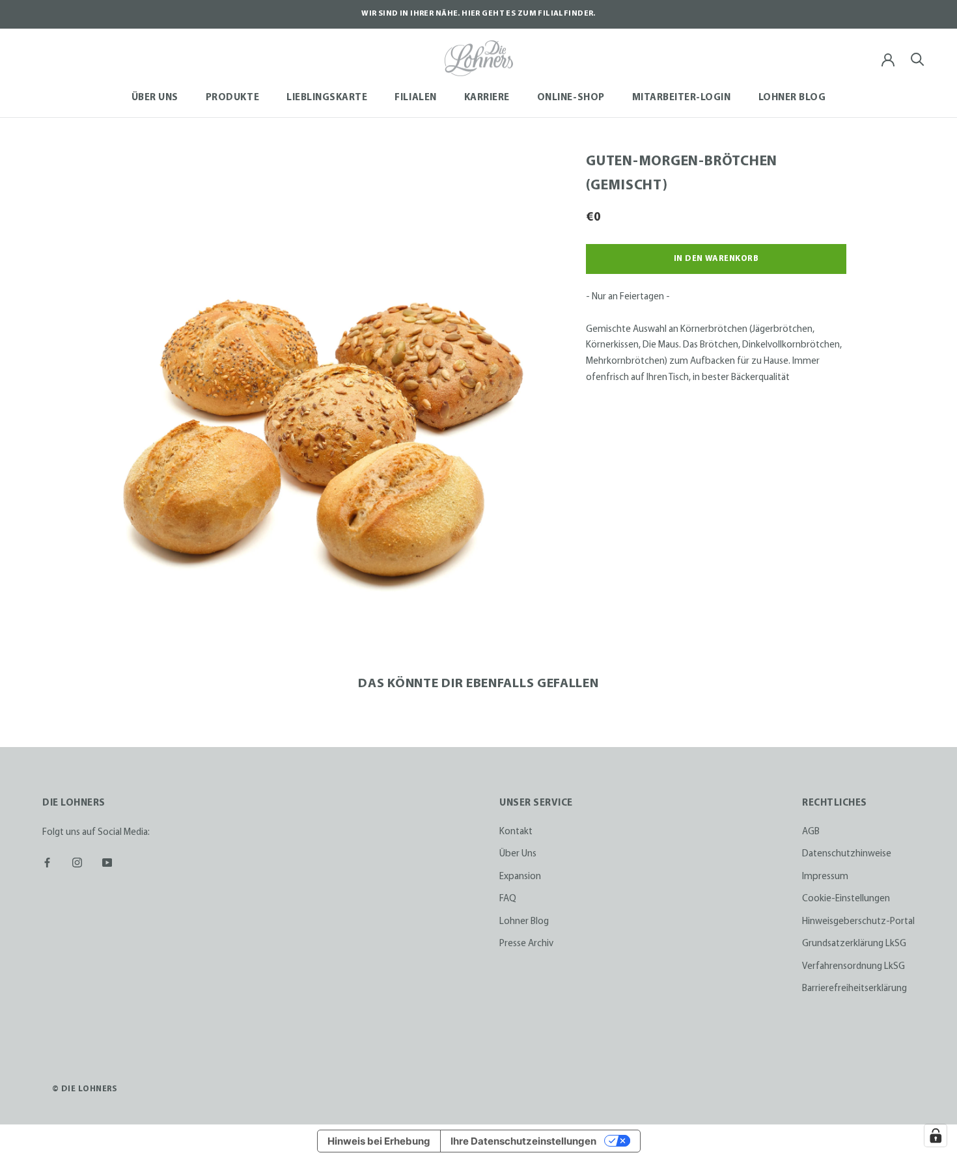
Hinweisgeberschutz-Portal (858, 922)
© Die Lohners (85, 1089)
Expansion (520, 877)
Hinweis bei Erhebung (378, 1141)
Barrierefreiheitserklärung (854, 989)
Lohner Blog (792, 98)
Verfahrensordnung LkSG (853, 967)
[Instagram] (77, 862)
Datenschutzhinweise (846, 854)
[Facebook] (47, 862)
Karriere (487, 98)
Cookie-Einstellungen (846, 899)
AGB (811, 832)
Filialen (415, 98)
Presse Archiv (526, 944)
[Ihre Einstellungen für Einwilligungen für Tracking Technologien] (935, 1135)
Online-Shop (571, 98)
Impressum (825, 877)
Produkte (232, 98)
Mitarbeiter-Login (681, 98)
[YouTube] (107, 862)
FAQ (507, 899)
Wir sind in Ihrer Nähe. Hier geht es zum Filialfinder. (478, 14)
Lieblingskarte (326, 98)
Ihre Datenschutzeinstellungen (523, 1141)
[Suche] (917, 58)
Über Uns (155, 98)
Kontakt (516, 832)
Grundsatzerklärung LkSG (854, 944)
